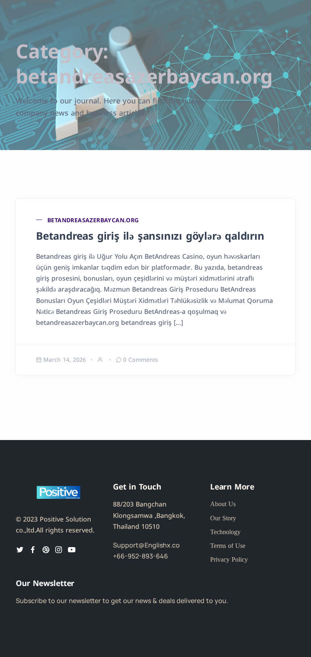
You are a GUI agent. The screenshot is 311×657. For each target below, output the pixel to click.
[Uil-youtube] (72, 549)
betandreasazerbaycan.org (93, 219)
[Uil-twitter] (20, 549)
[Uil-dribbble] (46, 549)
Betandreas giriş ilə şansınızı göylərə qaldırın (150, 235)
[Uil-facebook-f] (33, 549)
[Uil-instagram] (59, 549)
